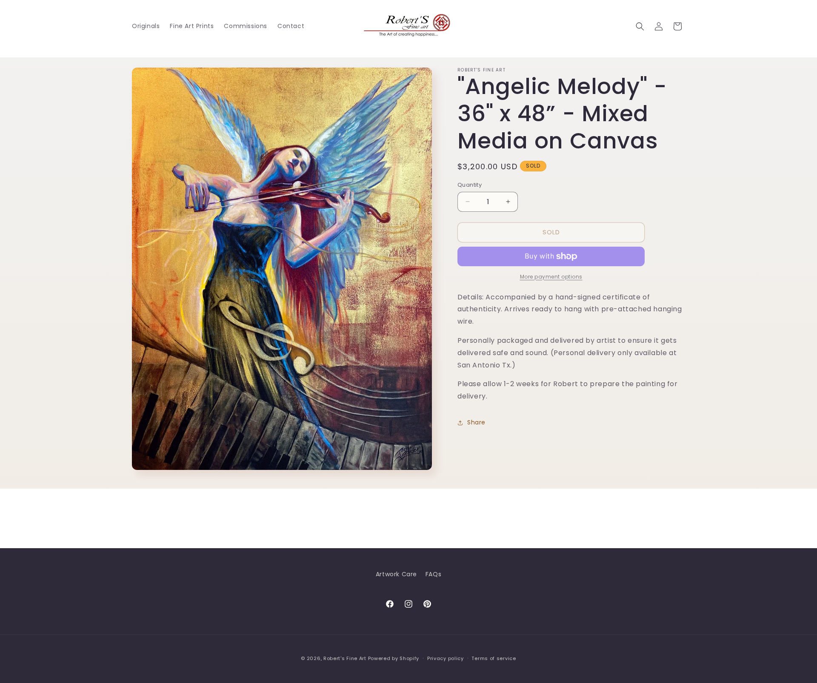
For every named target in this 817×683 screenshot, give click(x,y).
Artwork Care (396, 574)
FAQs (433, 574)
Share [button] (476, 422)
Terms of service (493, 658)
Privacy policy (445, 658)
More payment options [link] (551, 276)
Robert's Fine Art (344, 658)
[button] (640, 26)
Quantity (469, 185)
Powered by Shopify (394, 658)
